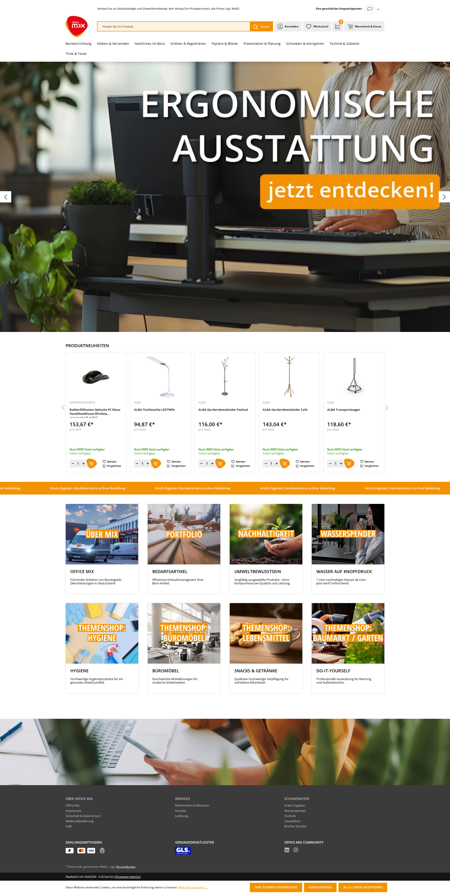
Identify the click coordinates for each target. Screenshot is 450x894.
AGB (68, 826)
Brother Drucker (295, 826)
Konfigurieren (320, 887)
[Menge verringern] (73, 464)
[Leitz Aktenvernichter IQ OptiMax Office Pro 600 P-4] (353, 376)
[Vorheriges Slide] (5, 196)
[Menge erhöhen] (83, 464)
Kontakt (180, 811)
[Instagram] (295, 850)
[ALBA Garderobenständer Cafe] (225, 376)
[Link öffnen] (225, 197)
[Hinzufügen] (91, 463)
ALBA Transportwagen (279, 410)
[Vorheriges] (63, 407)
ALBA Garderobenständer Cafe (221, 410)
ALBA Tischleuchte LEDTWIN (90, 410)
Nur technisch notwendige (276, 887)
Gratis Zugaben (294, 805)
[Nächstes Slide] (444, 196)
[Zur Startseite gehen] (77, 26)
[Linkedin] (286, 850)
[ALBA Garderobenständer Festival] (160, 376)
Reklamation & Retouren (192, 805)
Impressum (74, 811)
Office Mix (73, 805)
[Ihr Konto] (373, 9)
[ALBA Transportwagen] (289, 376)
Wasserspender (295, 811)
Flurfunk (290, 816)
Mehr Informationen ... (192, 887)
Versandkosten (125, 867)
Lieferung (181, 816)
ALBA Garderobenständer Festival (159, 410)
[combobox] (174, 26)
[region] (225, 407)
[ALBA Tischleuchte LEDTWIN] (96, 376)
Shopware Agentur (128, 877)
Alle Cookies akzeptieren (362, 887)
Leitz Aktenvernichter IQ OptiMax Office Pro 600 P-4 (351, 412)
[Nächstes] (386, 407)
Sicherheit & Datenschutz (83, 816)
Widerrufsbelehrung (80, 821)
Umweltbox (292, 821)
